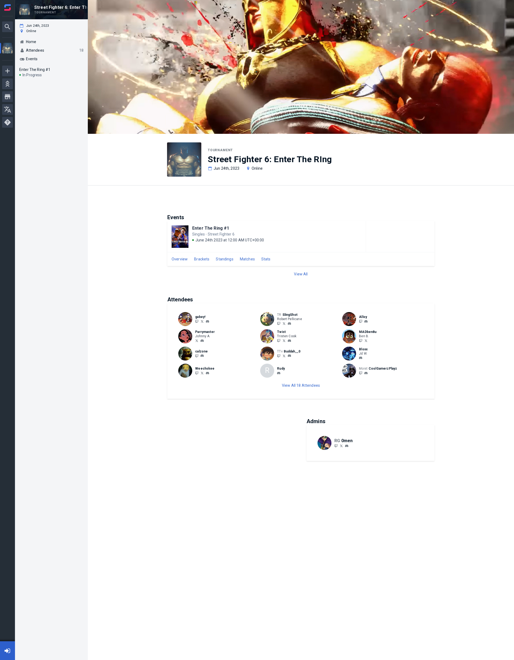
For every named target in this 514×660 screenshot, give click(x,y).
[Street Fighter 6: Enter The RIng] (7, 49)
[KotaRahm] (360, 373)
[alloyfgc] (366, 321)
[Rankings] (7, 83)
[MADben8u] (360, 340)
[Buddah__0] (284, 356)
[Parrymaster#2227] (202, 341)
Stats (266, 259)
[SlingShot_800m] (284, 323)
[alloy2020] (360, 321)
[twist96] (289, 341)
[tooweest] (278, 340)
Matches (247, 259)
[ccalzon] (196, 356)
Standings (224, 259)
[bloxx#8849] (360, 358)
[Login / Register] (7, 650)
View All (301, 274)
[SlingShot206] (278, 323)
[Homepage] (7, 7)
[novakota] (366, 373)
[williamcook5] (207, 373)
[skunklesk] (207, 321)
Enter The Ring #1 (210, 228)
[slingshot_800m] (289, 323)
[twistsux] (284, 340)
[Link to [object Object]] (186, 319)
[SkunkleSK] (196, 321)
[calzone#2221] (202, 356)
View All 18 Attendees (301, 385)
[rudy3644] (278, 373)
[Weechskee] (196, 373)
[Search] (7, 26)
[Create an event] (7, 71)
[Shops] (7, 96)
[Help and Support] (7, 122)
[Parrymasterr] (196, 340)
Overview (180, 259)
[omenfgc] (346, 446)
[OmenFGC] (336, 445)
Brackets (201, 259)
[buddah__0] (278, 356)
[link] (207, 321)
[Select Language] (7, 109)
